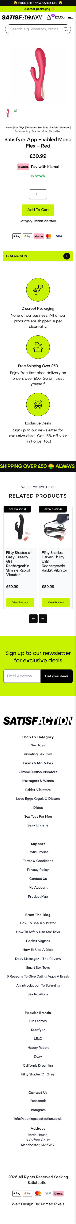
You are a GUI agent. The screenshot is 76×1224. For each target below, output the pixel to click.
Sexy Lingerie (38, 825)
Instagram (38, 1110)
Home (9, 127)
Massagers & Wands (38, 781)
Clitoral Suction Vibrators (38, 772)
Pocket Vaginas (38, 941)
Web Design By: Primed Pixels (38, 1204)
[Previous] (33, 618)
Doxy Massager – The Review (38, 958)
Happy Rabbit (38, 1047)
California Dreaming (38, 1065)
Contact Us (38, 878)
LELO (38, 1038)
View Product (20, 602)
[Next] (43, 618)
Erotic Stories (38, 852)
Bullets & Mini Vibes (38, 763)
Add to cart (38, 210)
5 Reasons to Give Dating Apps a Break (38, 976)
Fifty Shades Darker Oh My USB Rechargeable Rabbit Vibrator (54, 561)
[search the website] (66, 29)
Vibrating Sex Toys (37, 127)
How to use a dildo (38, 949)
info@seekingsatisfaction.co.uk (38, 1118)
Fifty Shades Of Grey (38, 1074)
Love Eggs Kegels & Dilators (38, 798)
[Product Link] (20, 527)
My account (38, 887)
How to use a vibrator (38, 923)
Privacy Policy (38, 869)
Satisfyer (38, 1030)
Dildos (38, 807)
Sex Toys (19, 127)
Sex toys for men (38, 816)
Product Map (38, 896)
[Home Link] (22, 17)
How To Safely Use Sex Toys (38, 932)
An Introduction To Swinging (38, 985)
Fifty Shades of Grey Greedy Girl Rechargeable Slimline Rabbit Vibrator (19, 564)
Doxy (38, 1056)
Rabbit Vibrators (59, 127)
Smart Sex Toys (38, 967)
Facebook (38, 1101)
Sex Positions (38, 994)
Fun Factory (38, 1021)
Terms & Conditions (38, 861)
